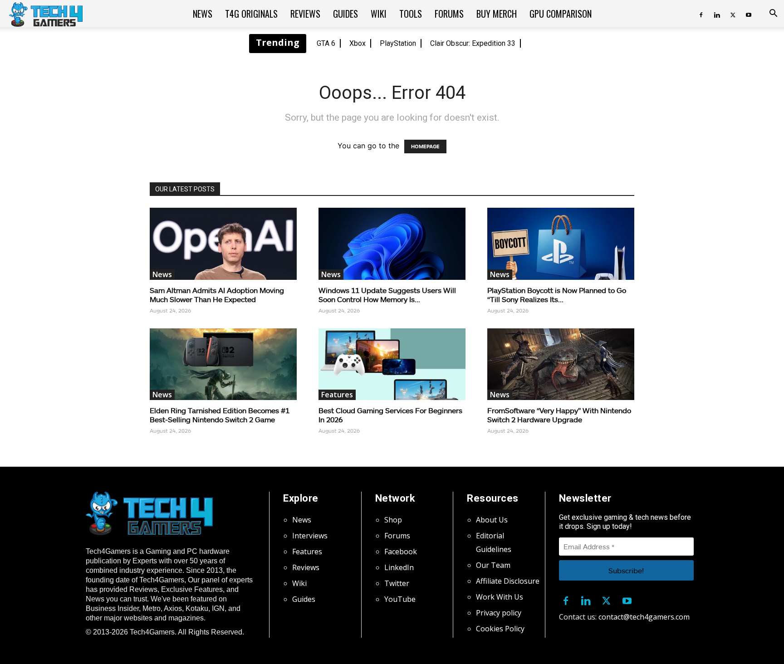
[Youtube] (748, 13)
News (202, 13)
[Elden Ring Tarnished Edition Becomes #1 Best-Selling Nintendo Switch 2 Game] (223, 364)
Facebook (400, 552)
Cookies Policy (500, 629)
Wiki (379, 13)
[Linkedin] (717, 13)
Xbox (357, 43)
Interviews (310, 536)
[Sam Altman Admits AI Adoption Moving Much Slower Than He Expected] (223, 244)
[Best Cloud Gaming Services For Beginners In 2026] (392, 364)
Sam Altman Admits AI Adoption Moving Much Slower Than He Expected (217, 294)
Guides (345, 13)
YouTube (400, 599)
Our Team (493, 565)
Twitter (396, 583)
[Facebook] (701, 13)
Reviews (305, 13)
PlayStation (398, 43)
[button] (773, 14)
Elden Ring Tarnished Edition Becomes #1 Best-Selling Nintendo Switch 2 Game (219, 415)
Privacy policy (498, 613)
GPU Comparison (560, 13)
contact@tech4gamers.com (644, 617)
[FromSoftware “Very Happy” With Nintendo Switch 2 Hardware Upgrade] (560, 364)
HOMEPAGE (425, 146)
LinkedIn (399, 567)
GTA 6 (326, 43)
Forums (449, 13)
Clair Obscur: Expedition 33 (472, 43)
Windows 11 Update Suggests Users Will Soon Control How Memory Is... (387, 294)
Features (337, 395)
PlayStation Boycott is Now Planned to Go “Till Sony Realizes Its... (556, 294)
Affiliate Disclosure (507, 581)
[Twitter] (733, 13)
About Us (492, 520)
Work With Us (499, 597)
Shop (393, 520)
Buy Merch (496, 13)
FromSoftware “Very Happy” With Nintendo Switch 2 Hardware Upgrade (559, 415)
